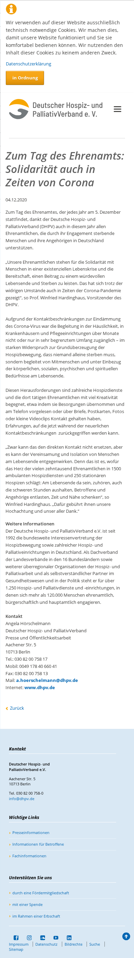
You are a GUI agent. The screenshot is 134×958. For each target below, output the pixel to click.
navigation (117, 109)
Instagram (27, 938)
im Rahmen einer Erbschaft (36, 916)
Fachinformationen (29, 855)
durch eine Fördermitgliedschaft (40, 892)
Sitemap (16, 949)
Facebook (14, 938)
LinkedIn (67, 938)
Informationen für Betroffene (38, 844)
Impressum (19, 944)
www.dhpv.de (39, 687)
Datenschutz (46, 944)
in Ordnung (25, 78)
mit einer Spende (27, 904)
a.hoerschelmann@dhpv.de (47, 680)
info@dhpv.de (21, 798)
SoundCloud (40, 938)
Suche (94, 944)
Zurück (17, 708)
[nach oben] (125, 937)
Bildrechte (73, 944)
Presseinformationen (30, 832)
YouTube (53, 938)
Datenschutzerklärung (28, 64)
